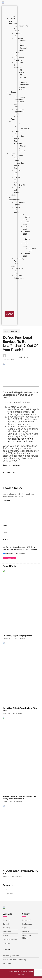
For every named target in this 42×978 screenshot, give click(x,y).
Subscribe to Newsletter (14, 554)
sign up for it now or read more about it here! (21, 440)
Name (5, 526)
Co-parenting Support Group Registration (17, 636)
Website (6, 540)
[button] (4, 477)
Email (5, 533)
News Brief (14, 331)
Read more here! (12, 465)
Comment (7, 500)
